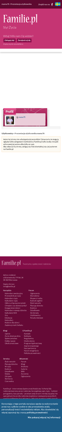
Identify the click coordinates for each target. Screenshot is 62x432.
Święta (7, 374)
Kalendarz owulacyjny (14, 293)
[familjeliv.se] (57, 4)
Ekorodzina (34, 296)
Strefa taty (34, 313)
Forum (23, 362)
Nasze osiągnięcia (31, 351)
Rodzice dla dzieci (12, 323)
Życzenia (24, 374)
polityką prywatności (37, 412)
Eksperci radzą (36, 298)
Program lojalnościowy (33, 343)
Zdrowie (8, 376)
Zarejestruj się (24, 40)
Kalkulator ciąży (11, 301)
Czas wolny (9, 381)
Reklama (27, 336)
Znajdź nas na (44, 4)
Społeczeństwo (11, 338)
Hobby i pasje (10, 341)
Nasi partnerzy (30, 348)
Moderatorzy (29, 341)
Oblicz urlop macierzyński (15, 303)
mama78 (21, 117)
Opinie (7, 334)
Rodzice (33, 308)
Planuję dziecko (36, 306)
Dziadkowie (35, 310)
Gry (6, 315)
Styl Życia (9, 379)
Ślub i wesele (35, 303)
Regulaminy (29, 338)
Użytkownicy (7, 133)
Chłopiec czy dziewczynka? (16, 306)
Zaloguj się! (9, 40)
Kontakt (27, 334)
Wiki (23, 371)
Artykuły (24, 366)
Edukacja (8, 318)
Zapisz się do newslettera (13, 44)
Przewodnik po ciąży (13, 296)
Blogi (23, 364)
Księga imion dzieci (12, 308)
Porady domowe (36, 318)
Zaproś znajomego (31, 346)
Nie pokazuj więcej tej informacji (44, 417)
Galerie (24, 369)
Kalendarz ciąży (11, 298)
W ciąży (8, 366)
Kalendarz (9, 320)
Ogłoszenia (35, 293)
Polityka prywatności (32, 353)
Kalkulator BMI (11, 313)
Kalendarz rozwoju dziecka (16, 310)
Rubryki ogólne (36, 301)
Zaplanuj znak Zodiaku (14, 325)
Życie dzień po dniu (13, 336)
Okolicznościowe (11, 343)
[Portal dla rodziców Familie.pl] (20, 23)
